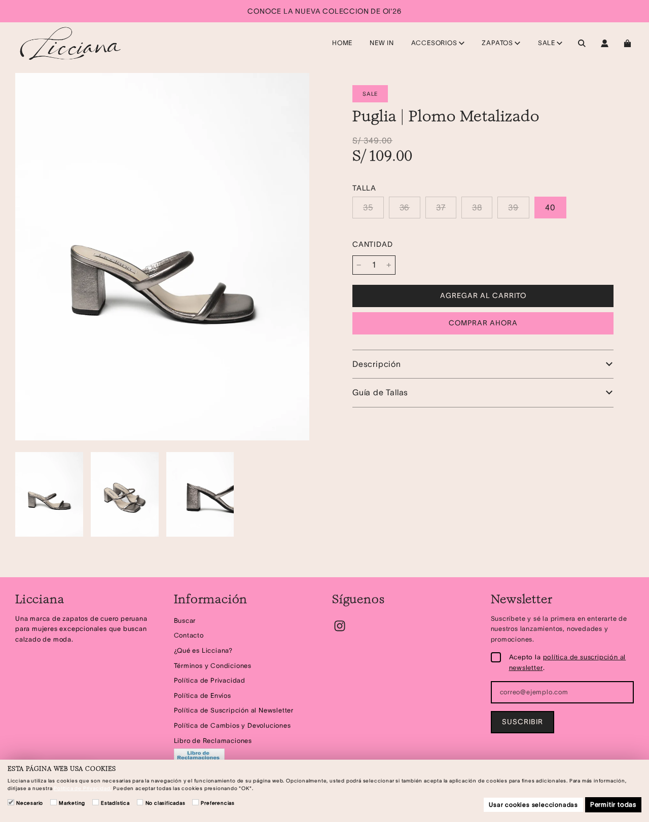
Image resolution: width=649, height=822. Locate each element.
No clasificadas (166, 803)
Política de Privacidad (210, 680)
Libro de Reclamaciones (213, 740)
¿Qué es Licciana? (203, 650)
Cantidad (372, 244)
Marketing (72, 803)
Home (342, 43)
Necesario (29, 803)
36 (405, 207)
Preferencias (218, 803)
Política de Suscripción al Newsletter (234, 710)
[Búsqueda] (581, 43)
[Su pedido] (628, 43)
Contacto (189, 635)
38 (477, 207)
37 (441, 207)
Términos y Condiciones (213, 665)
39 (513, 207)
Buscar (185, 620)
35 (368, 207)
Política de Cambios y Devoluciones (232, 725)
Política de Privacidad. (83, 788)
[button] (483, 364)
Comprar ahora (483, 323)
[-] (359, 265)
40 (550, 207)
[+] (388, 265)
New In (382, 43)
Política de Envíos (202, 695)
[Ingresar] (604, 43)
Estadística (115, 803)
